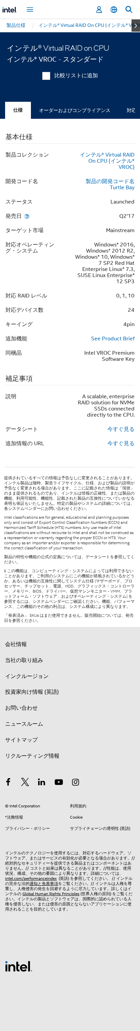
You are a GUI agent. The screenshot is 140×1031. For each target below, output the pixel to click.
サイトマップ (21, 740)
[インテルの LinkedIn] (42, 783)
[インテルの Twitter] (25, 783)
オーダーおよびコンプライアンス (74, 110)
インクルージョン (27, 676)
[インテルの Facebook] (8, 783)
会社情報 (16, 644)
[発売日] (27, 216)
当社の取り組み (24, 660)
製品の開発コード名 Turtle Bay (110, 184)
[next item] (136, 25)
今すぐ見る (121, 429)
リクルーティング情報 (32, 756)
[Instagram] (75, 783)
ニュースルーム (24, 724)
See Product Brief (113, 338)
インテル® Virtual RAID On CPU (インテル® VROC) (107, 161)
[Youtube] (59, 783)
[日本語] (114, 9)
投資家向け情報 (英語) (32, 692)
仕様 (18, 110)
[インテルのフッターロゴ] (18, 966)
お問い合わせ (21, 708)
